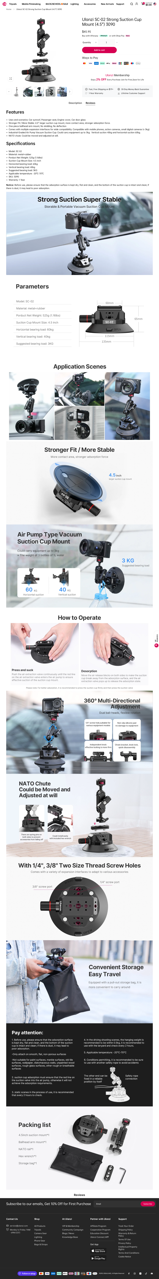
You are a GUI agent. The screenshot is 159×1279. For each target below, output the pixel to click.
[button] (14, 4)
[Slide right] (69, 91)
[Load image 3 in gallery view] (39, 92)
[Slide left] (8, 91)
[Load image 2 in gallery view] (28, 92)
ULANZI (108, 1273)
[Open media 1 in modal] (39, 50)
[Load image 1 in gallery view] (16, 92)
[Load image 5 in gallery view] (62, 92)
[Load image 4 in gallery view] (50, 92)
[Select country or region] (154, 3)
